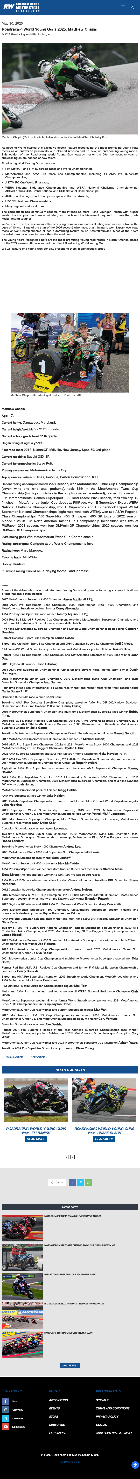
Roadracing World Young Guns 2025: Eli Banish (36, 1131)
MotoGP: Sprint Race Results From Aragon (68, 1333)
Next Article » (39, 1056)
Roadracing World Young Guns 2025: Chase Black (104, 1131)
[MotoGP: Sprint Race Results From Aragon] (22, 1345)
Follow (40, 1410)
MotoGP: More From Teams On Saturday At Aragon (73, 1216)
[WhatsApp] (88, 1182)
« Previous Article (12, 1056)
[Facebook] (72, 1182)
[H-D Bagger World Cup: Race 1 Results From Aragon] (22, 1315)
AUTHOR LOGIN (70, 1461)
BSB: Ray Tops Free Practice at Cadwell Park (69, 1274)
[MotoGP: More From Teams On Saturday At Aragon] (22, 1228)
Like (42, 1401)
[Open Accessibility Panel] (135, 1465)
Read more (36, 1139)
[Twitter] (80, 1182)
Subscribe (38, 1427)
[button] (122, 7)
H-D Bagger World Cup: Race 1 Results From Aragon (74, 1303)
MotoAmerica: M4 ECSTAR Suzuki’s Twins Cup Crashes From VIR (79, 1245)
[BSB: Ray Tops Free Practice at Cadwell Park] (22, 1286)
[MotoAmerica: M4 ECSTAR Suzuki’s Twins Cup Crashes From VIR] (22, 1257)
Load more (69, 1365)
